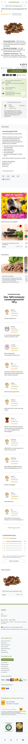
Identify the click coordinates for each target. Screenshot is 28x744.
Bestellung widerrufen (7, 659)
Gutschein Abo (4, 666)
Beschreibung (5, 126)
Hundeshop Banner (5, 670)
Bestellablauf (4, 616)
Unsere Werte (4, 662)
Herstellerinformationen (8, 171)
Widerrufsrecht (4, 646)
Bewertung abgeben (14, 561)
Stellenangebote (5, 664)
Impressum (3, 650)
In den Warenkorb (17, 71)
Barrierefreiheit (4, 652)
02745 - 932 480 (9, 620)
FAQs (2, 614)
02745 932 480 (8, 89)
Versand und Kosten (5, 641)
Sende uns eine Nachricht (13, 627)
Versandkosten (24, 68)
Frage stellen (6, 179)
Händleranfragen (5, 668)
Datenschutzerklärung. (11, 714)
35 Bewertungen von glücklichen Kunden (17, 14)
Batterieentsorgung (5, 648)
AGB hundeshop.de (5, 644)
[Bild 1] (14, 27)
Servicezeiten (4, 672)
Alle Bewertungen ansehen (14, 527)
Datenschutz (4, 642)
